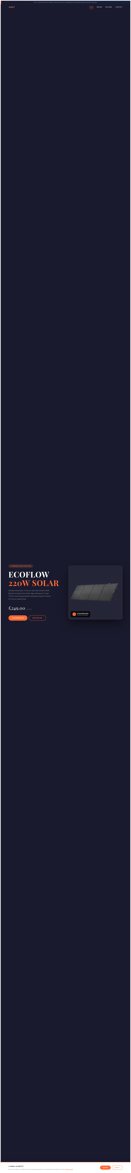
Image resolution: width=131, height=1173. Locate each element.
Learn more (69, 1169)
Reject (117, 1167)
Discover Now (18, 618)
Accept (105, 1167)
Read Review (37, 618)
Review (99, 7)
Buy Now (109, 7)
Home (91, 7)
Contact (119, 7)
